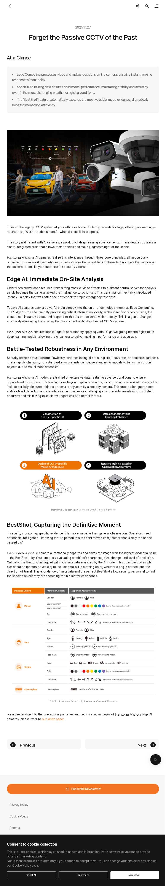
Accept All (134, 875)
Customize (83, 875)
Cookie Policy (19, 816)
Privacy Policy (19, 805)
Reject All (32, 875)
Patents (15, 828)
